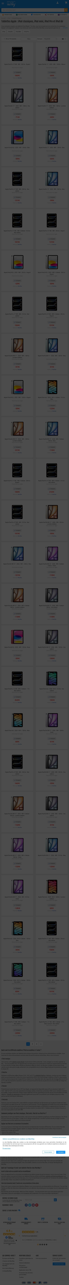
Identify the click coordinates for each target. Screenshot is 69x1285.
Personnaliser (48, 1152)
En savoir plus (6, 1148)
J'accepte (61, 1152)
